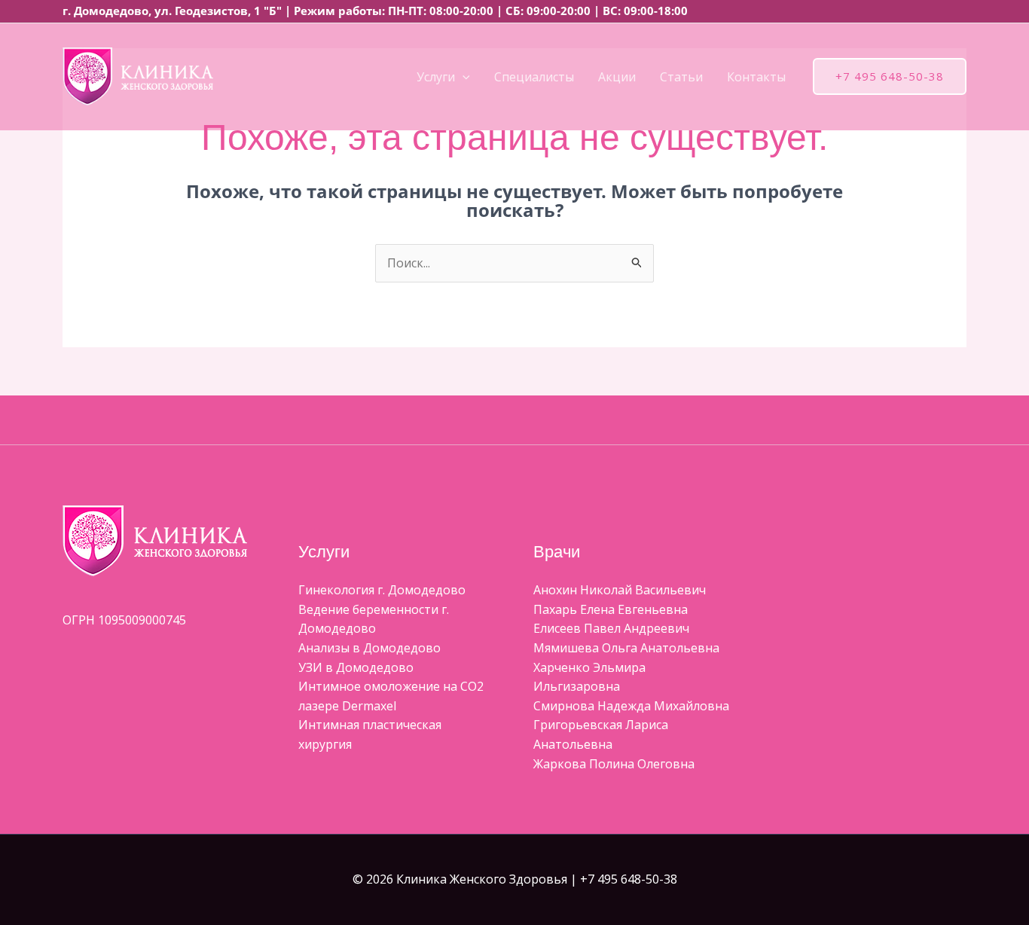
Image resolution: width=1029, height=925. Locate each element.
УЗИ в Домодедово (356, 667)
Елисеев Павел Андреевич (611, 628)
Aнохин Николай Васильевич (619, 590)
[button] (462, 77)
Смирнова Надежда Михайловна (631, 706)
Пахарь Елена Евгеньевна (610, 609)
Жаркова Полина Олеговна (614, 764)
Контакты (756, 77)
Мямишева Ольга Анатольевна (626, 648)
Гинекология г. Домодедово (382, 590)
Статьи (681, 77)
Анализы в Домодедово (369, 648)
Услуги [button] (436, 77)
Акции (617, 77)
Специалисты (534, 77)
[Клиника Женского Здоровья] (138, 75)
